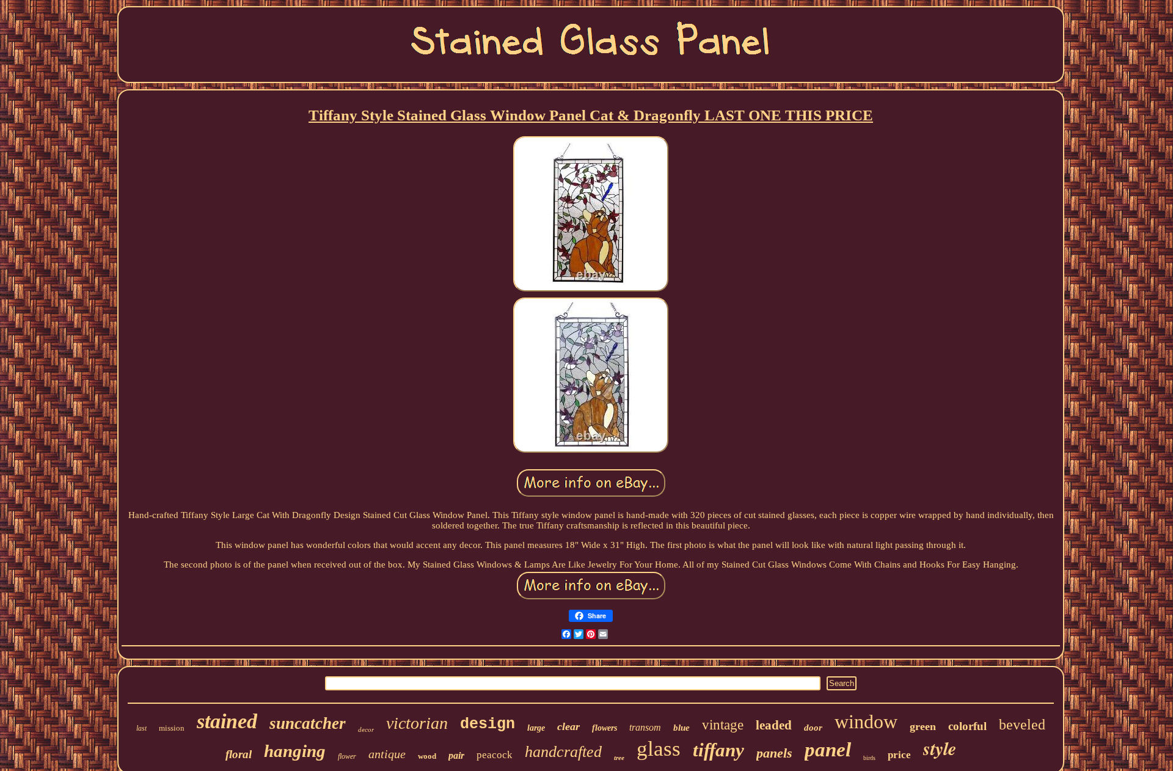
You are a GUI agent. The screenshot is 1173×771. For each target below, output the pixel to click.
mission (172, 728)
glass (659, 749)
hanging (295, 751)
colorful (967, 726)
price (899, 755)
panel (828, 750)
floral (238, 754)
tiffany (718, 750)
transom (645, 727)
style (939, 748)
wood (427, 756)
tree (619, 757)
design (487, 724)
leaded (774, 725)
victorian (417, 723)
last (141, 728)
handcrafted (563, 752)
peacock (495, 755)
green (923, 726)
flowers (604, 728)
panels (774, 753)
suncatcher (307, 723)
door (813, 728)
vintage (723, 725)
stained (227, 721)
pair (456, 755)
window (866, 722)
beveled (1022, 725)
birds (869, 758)
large (536, 728)
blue (681, 728)
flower (347, 756)
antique (387, 754)
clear (568, 726)
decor (366, 729)
